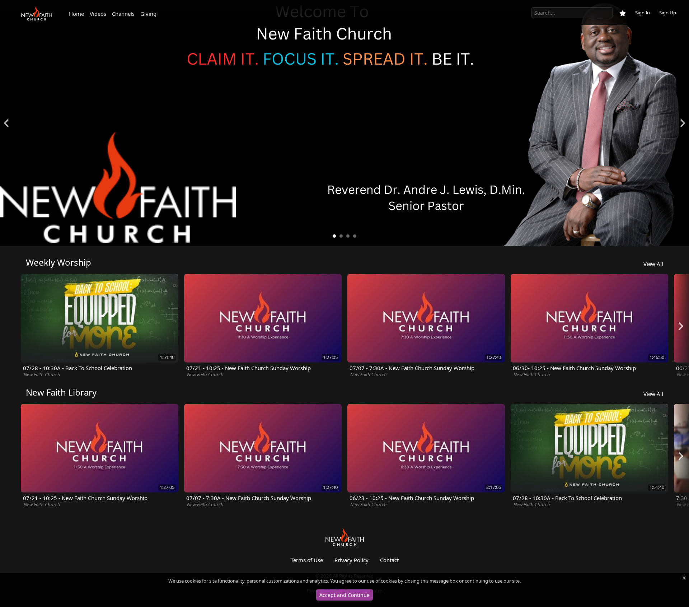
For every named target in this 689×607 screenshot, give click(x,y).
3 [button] (348, 236)
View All (653, 263)
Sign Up (667, 12)
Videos (98, 13)
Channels (123, 13)
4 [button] (354, 236)
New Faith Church (42, 374)
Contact (389, 560)
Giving (148, 13)
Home (76, 13)
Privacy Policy (351, 560)
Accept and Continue (344, 595)
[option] (344, 123)
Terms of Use (307, 560)
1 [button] (334, 236)
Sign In (642, 12)
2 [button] (341, 236)
